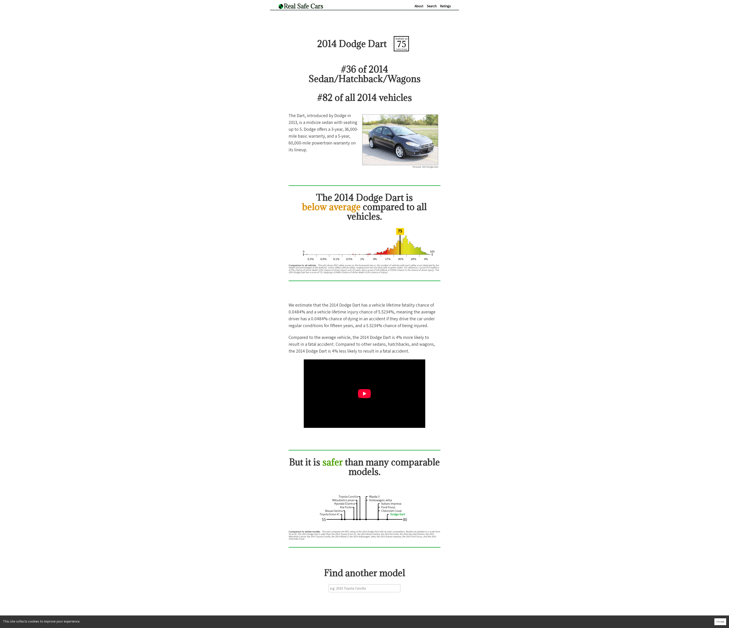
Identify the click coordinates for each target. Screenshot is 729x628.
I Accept (720, 621)
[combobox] (364, 588)
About (419, 6)
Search (432, 6)
